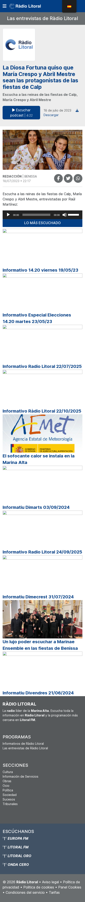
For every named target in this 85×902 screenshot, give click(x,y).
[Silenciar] (64, 215)
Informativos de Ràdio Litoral (23, 743)
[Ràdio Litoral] (31, 6)
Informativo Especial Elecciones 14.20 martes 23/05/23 (37, 318)
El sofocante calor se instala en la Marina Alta (39, 459)
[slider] (74, 214)
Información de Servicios (20, 776)
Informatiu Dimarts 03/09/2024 (36, 507)
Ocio (6, 785)
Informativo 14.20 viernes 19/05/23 (40, 270)
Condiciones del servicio (25, 892)
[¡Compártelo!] (58, 178)
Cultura (8, 772)
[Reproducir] (8, 215)
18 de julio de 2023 (57, 110)
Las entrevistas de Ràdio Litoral (42, 18)
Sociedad (10, 795)
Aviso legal (50, 882)
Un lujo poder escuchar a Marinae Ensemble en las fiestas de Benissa (40, 645)
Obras (7, 781)
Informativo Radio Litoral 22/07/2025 (42, 366)
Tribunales (10, 804)
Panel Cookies (69, 887)
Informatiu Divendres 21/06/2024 (38, 693)
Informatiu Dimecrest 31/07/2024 (38, 596)
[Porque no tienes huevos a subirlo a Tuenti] (68, 178)
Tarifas (54, 892)
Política (8, 790)
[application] (42, 214)
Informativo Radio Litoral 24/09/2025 (42, 552)
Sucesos (9, 799)
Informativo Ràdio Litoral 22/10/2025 (42, 411)
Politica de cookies (38, 887)
